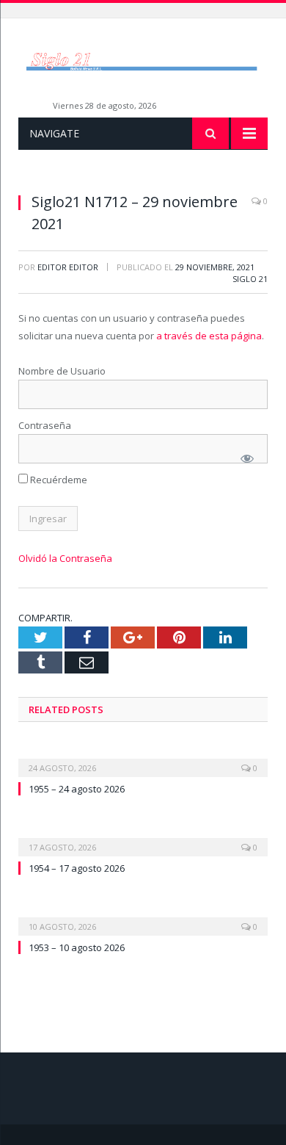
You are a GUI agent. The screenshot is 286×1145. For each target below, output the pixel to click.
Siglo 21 (250, 278)
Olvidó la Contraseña (65, 558)
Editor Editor (67, 266)
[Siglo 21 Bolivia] (143, 60)
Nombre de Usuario (62, 371)
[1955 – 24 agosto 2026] (143, 758)
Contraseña (44, 425)
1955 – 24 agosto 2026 (77, 788)
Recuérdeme (57, 479)
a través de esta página (209, 335)
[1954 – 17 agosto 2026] (143, 837)
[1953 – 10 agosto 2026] (143, 916)
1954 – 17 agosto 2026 (77, 868)
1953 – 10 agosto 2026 (77, 947)
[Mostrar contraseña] (247, 458)
